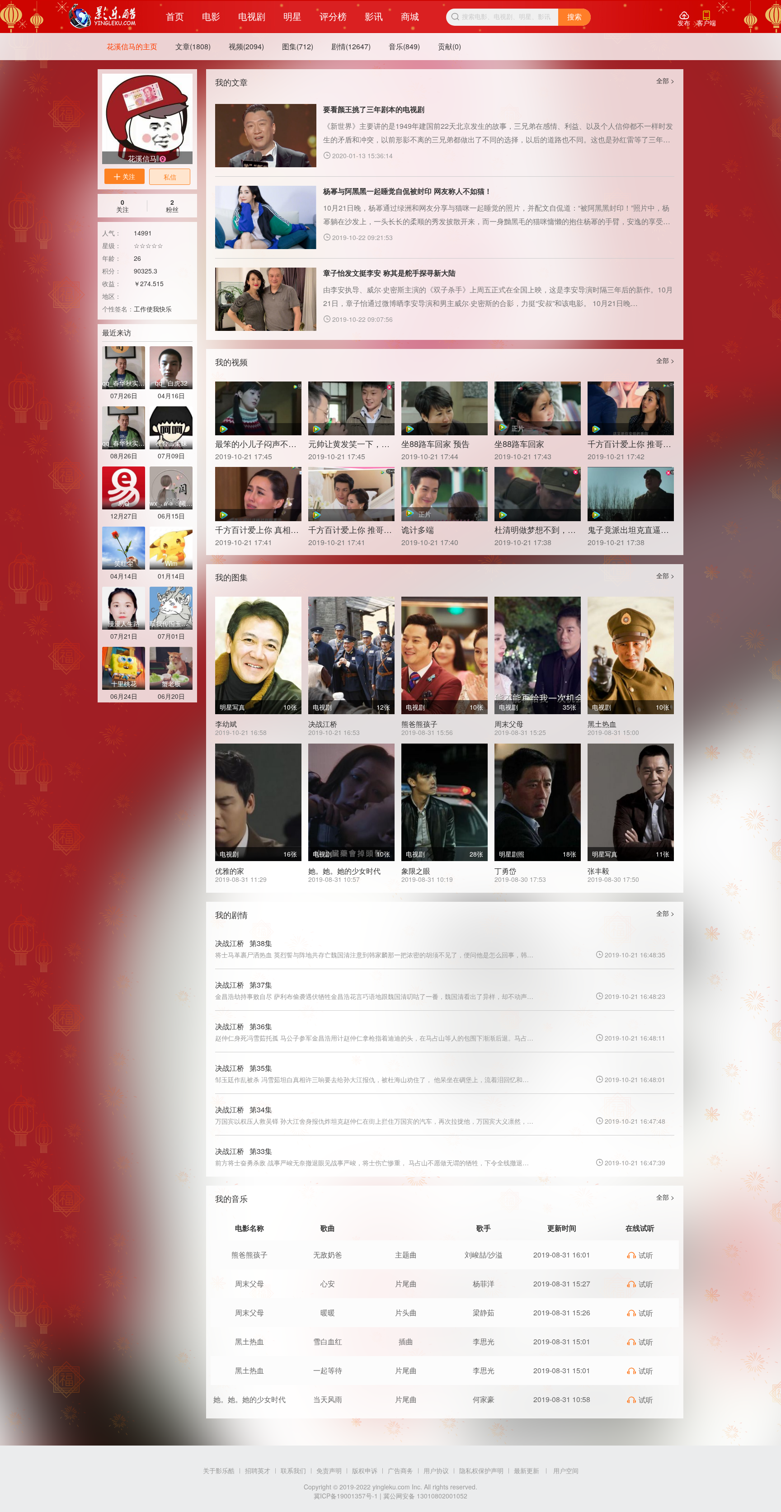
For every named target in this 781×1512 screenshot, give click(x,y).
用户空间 (566, 1470)
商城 (410, 16)
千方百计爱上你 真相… (257, 529)
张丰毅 (598, 871)
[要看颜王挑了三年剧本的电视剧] (265, 135)
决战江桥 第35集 (243, 1068)
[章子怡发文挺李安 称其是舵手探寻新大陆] (265, 299)
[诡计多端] (444, 494)
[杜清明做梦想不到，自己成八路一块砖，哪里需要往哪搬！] (537, 494)
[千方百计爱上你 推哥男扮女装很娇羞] (631, 408)
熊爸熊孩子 (419, 724)
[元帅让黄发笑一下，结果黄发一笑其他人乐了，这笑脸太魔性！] (351, 408)
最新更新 (526, 1470)
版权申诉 (364, 1470)
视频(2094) (246, 46)
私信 (170, 176)
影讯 (374, 16)
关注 (124, 176)
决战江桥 (322, 724)
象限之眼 (415, 871)
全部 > (665, 80)
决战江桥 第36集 (243, 1026)
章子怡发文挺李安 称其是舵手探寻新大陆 (389, 273)
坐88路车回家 (519, 443)
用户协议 (436, 1470)
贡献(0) (449, 46)
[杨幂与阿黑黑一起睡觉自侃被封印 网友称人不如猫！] (265, 217)
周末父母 (508, 724)
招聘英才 (257, 1470)
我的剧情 (231, 914)
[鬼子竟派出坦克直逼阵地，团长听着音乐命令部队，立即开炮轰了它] (631, 494)
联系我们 (293, 1470)
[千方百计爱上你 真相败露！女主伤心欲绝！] (258, 494)
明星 (292, 16)
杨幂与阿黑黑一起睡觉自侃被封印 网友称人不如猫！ (407, 191)
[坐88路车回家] (537, 408)
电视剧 (251, 16)
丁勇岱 (505, 871)
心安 (327, 1283)
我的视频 (231, 361)
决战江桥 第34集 (243, 1109)
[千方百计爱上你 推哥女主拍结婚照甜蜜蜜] (351, 494)
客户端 (706, 18)
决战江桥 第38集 (243, 943)
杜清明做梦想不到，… (535, 529)
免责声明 (329, 1470)
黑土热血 (602, 724)
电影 (211, 16)
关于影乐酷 (219, 1470)
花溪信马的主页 (132, 46)
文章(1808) (193, 46)
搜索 (574, 17)
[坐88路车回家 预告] (444, 408)
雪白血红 (327, 1341)
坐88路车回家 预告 (435, 443)
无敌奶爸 (327, 1254)
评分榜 (333, 16)
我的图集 (231, 577)
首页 (175, 16)
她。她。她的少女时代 (344, 871)
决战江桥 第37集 (243, 985)
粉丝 (172, 206)
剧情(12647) (351, 46)
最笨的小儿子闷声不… (255, 443)
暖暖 (327, 1312)
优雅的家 (229, 871)
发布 (683, 18)
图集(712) (297, 46)
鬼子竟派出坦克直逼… (628, 529)
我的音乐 (231, 1198)
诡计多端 (417, 529)
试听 (639, 1255)
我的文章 (231, 82)
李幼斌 (226, 724)
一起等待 (327, 1370)
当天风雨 (327, 1399)
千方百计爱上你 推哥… (629, 443)
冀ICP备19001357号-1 (346, 1495)
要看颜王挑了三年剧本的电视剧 (373, 109)
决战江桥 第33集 (243, 1151)
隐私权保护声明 (481, 1470)
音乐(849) (404, 46)
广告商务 (400, 1470)
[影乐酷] (102, 16)
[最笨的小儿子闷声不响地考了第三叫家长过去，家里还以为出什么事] (258, 408)
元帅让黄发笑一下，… (349, 443)
